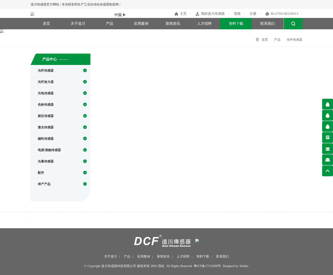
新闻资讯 (173, 23)
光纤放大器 (46, 82)
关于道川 (78, 23)
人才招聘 (204, 23)
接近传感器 (46, 116)
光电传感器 (46, 93)
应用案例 (141, 23)
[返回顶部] (327, 170)
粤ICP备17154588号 (207, 266)
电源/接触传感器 (49, 150)
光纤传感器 (46, 70)
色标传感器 (46, 104)
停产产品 (44, 184)
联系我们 (267, 23)
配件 (41, 172)
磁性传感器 (46, 138)
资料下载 (236, 23)
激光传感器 (46, 127)
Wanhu (243, 266)
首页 (46, 23)
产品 (109, 23)
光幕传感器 (46, 161)
